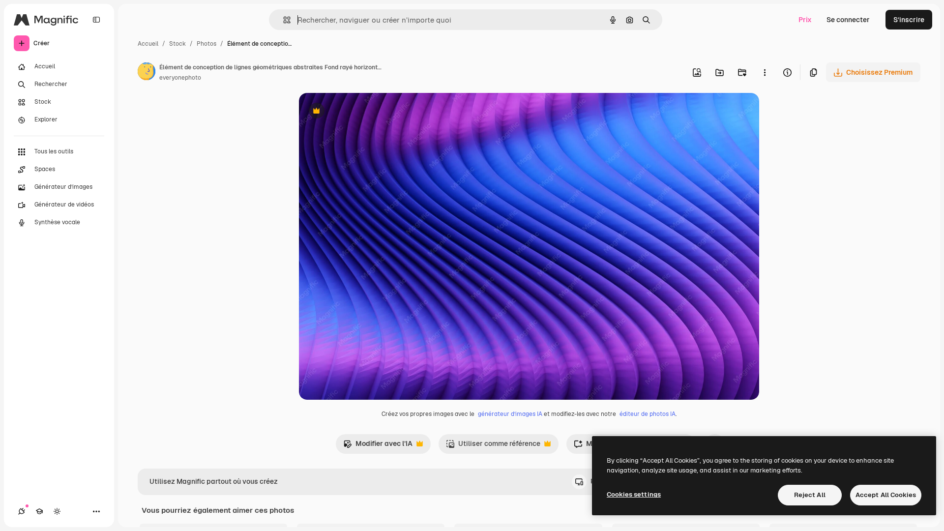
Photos (206, 44)
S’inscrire (908, 19)
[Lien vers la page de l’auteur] (146, 72)
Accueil (148, 44)
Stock (177, 44)
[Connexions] (22, 511)
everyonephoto (180, 78)
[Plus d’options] (764, 72)
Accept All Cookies (886, 495)
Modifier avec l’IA (378, 446)
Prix (805, 19)
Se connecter (848, 19)
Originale (364, 112)
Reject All (810, 495)
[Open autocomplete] (282, 20)
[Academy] (39, 511)
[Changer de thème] (57, 511)
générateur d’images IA (510, 414)
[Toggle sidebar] (96, 20)
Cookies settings (634, 494)
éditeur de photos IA (648, 414)
